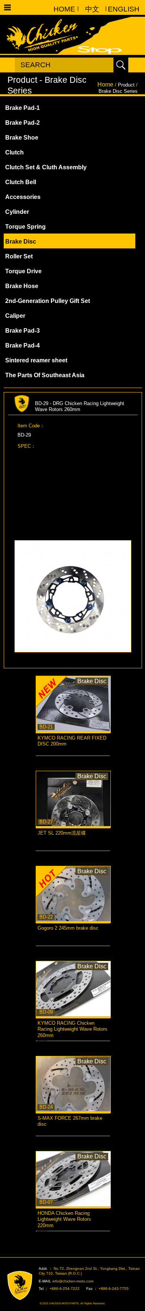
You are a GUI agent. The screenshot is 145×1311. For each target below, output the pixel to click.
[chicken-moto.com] (24, 1285)
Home (105, 84)
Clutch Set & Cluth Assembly (46, 167)
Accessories (23, 197)
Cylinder (17, 212)
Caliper (15, 316)
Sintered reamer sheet (36, 360)
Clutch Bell (20, 182)
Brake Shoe (21, 137)
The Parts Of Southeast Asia (44, 375)
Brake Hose (21, 286)
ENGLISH (120, 9)
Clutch (14, 152)
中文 (92, 9)
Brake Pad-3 (22, 330)
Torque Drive (23, 271)
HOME (64, 9)
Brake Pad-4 (22, 345)
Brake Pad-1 (22, 108)
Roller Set (19, 256)
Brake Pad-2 (22, 123)
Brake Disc (20, 241)
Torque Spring (25, 227)
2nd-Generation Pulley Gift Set (47, 301)
